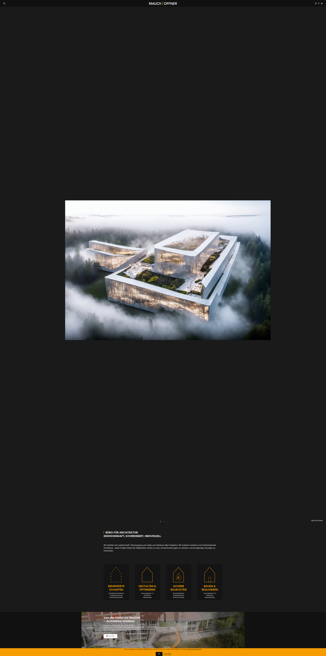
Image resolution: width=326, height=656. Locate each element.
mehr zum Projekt (317, 520)
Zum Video (112, 636)
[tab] (160, 521)
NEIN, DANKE (167, 653)
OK (159, 654)
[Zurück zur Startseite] (163, 3)
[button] (4, 3)
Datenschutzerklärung (194, 649)
